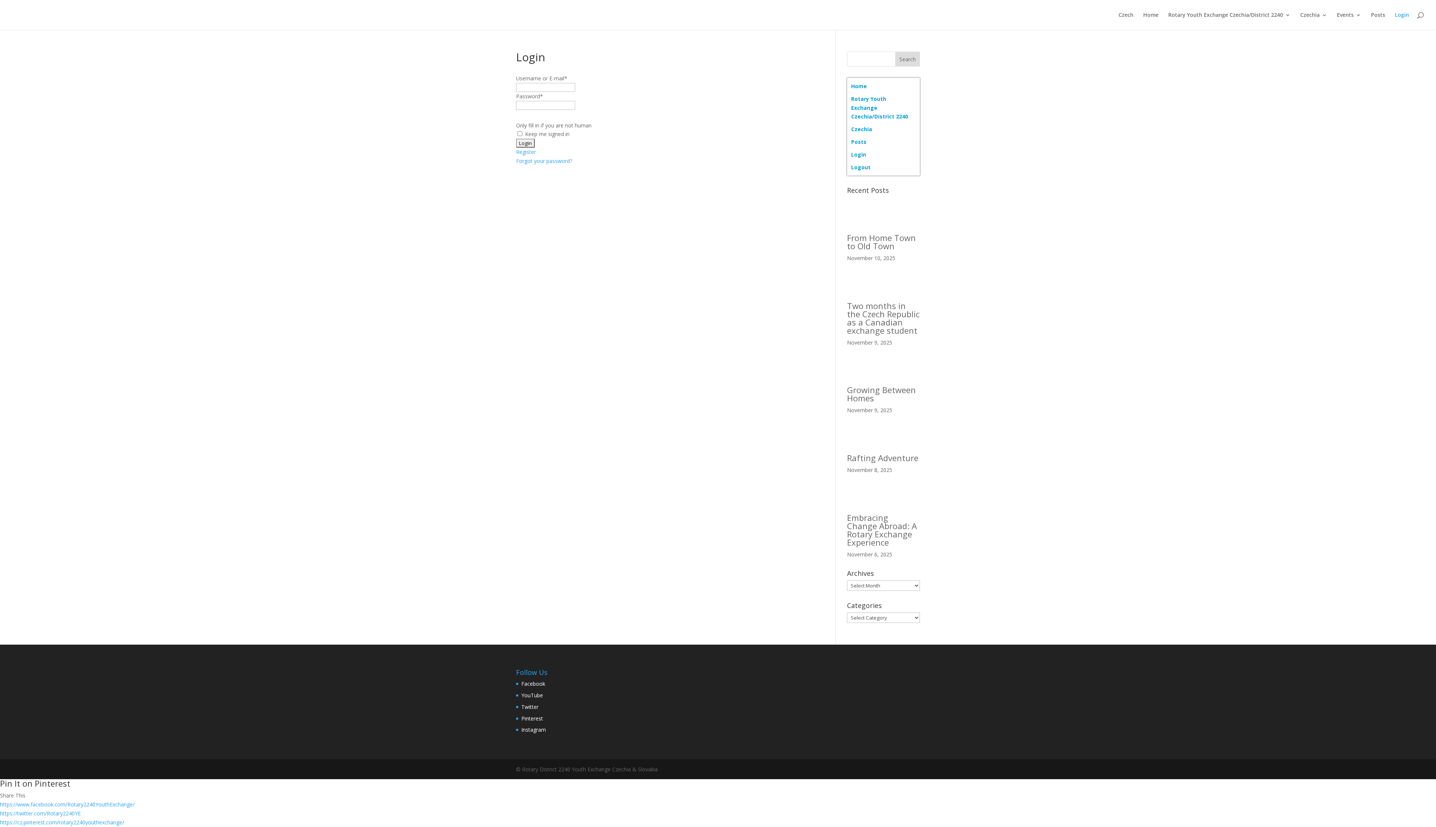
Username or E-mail (541, 78)
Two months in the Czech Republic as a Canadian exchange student (883, 318)
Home (1151, 15)
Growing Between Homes (881, 394)
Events (1345, 15)
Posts (1378, 15)
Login (1402, 15)
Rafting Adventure (882, 457)
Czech (1126, 15)
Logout (861, 167)
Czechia (1310, 15)
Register (526, 151)
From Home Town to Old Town (881, 242)
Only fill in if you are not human (554, 125)
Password (529, 96)
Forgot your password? (544, 160)
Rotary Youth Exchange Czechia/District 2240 (1225, 15)
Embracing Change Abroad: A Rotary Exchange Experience (882, 530)
